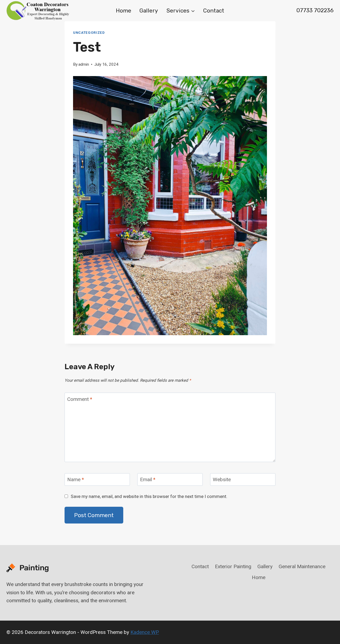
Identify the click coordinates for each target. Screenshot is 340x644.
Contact (213, 10)
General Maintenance (302, 566)
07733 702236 (315, 10)
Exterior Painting (233, 566)
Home (123, 10)
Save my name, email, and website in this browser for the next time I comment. (149, 496)
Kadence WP (144, 632)
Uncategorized (89, 33)
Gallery (148, 10)
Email (147, 479)
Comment (79, 399)
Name (75, 479)
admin (83, 64)
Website (222, 479)
